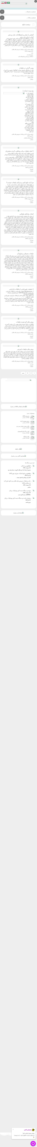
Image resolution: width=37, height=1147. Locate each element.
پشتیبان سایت (27, 498)
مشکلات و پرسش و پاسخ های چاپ (25, 56)
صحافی (23, 466)
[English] (5, 2)
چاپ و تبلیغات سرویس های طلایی (22, 481)
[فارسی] (2, 2)
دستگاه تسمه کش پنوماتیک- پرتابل (18, 490)
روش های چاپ (30, 54)
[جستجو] (2, 12)
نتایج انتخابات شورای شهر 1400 (17, 473)
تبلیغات (31, 79)
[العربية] (8, 2)
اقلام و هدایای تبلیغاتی (28, 137)
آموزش (31, 169)
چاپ (32, 53)
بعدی (23, 373)
